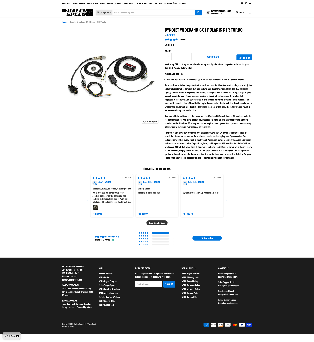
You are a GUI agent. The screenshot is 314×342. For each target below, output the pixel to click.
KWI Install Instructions (144, 3)
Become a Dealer (79, 3)
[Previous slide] (87, 199)
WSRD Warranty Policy (191, 289)
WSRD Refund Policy (190, 281)
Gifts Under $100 (170, 3)
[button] (171, 39)
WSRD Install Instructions (109, 289)
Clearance (182, 3)
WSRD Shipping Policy (190, 277)
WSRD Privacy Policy (190, 293)
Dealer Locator (92, 3)
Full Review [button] (97, 213)
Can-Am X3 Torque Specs (124, 3)
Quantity (168, 51)
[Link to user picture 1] (95, 208)
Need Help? (66, 3)
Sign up (169, 284)
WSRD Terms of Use (189, 296)
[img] (98, 177)
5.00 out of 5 (113, 236)
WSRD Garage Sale (106, 304)
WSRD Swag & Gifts (107, 300)
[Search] (198, 12)
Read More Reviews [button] (157, 222)
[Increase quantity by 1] (185, 56)
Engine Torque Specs (107, 285)
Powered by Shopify (68, 326)
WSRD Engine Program (108, 281)
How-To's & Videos (106, 3)
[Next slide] (227, 199)
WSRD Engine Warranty (191, 273)
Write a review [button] (207, 238)
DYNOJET (171, 35)
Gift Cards (158, 3)
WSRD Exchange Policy (191, 285)
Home (64, 22)
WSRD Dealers (104, 277)
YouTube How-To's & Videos (109, 296)
